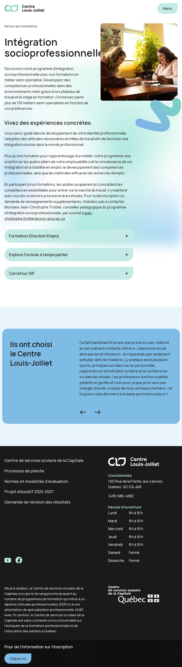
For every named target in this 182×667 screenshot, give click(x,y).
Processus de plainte (24, 470)
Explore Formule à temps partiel (38, 254)
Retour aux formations (20, 26)
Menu (167, 8)
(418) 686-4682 (121, 496)
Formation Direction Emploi (34, 236)
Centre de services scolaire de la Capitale (43, 460)
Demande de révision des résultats (37, 502)
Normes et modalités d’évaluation (36, 481)
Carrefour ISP (21, 273)
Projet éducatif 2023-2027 (29, 491)
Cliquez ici (18, 658)
